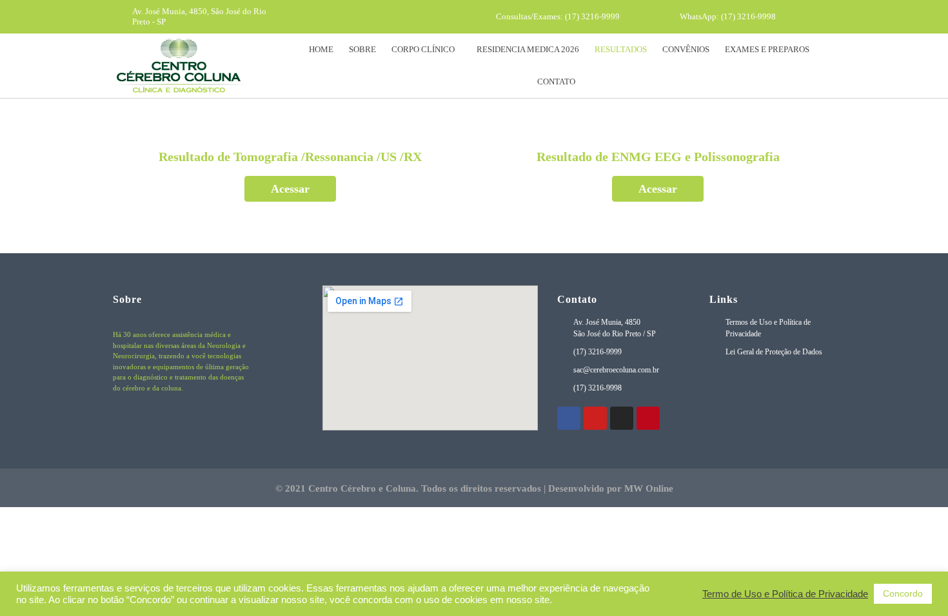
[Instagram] (394, 16)
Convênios (685, 49)
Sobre (362, 49)
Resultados (621, 49)
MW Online (648, 488)
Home (321, 49)
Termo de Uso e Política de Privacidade (785, 594)
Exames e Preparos (767, 49)
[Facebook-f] (346, 16)
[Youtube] (370, 16)
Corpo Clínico (423, 49)
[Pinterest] (418, 16)
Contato (556, 81)
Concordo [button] (903, 593)
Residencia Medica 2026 (528, 49)
